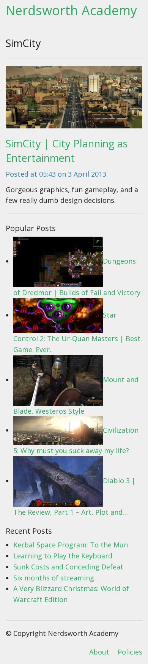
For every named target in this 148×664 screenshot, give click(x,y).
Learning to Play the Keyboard (62, 555)
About (99, 651)
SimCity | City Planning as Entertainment (67, 150)
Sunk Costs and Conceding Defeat (68, 566)
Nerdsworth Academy (71, 10)
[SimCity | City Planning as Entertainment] (74, 99)
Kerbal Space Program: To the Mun (70, 544)
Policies (130, 651)
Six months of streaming (53, 577)
